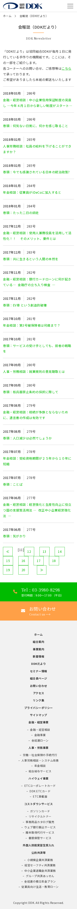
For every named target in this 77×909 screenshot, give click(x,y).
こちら (66, 68)
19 (8, 569)
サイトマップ (38, 715)
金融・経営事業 (38, 722)
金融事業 (40, 735)
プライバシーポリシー (38, 708)
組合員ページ (38, 678)
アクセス (38, 693)
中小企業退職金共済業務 (40, 871)
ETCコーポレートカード (40, 786)
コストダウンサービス (38, 804)
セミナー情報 (38, 671)
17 (38, 560)
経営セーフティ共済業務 (40, 865)
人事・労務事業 (38, 748)
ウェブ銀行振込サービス (40, 827)
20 (23, 569)
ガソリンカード (40, 811)
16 (23, 560)
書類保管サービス (40, 838)
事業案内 (38, 649)
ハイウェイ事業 (38, 778)
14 (60, 551)
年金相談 (40, 766)
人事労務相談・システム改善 (40, 760)
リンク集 (38, 700)
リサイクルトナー (40, 816)
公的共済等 (38, 853)
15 (8, 560)
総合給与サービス (40, 771)
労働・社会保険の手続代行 (40, 755)
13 (44, 551)
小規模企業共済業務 (40, 860)
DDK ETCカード (40, 791)
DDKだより (38, 664)
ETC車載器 (40, 796)
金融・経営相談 (40, 730)
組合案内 (38, 642)
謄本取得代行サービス (40, 832)
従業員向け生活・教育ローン (40, 887)
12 (29, 551)
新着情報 (38, 656)
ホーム (7, 16)
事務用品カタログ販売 (40, 822)
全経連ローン (40, 740)
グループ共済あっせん (40, 876)
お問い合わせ (38, 686)
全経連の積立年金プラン (40, 881)
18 (54, 560)
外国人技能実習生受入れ (38, 845)
